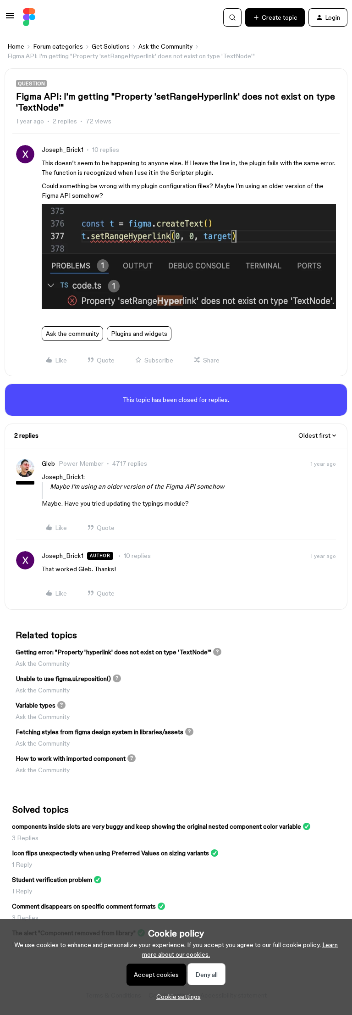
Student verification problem (52, 879)
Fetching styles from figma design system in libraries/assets (99, 732)
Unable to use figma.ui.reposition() (63, 678)
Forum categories (58, 46)
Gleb (48, 463)
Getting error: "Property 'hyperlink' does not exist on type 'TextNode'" (113, 652)
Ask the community (72, 333)
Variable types (35, 705)
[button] (10, 18)
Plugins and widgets (139, 333)
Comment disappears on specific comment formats (84, 906)
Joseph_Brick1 (62, 149)
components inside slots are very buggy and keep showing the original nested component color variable (156, 826)
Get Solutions (111, 46)
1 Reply (22, 864)
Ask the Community (165, 46)
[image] (189, 306)
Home (15, 46)
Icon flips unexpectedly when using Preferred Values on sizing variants (110, 853)
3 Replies (25, 838)
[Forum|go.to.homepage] (29, 17)
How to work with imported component (71, 758)
